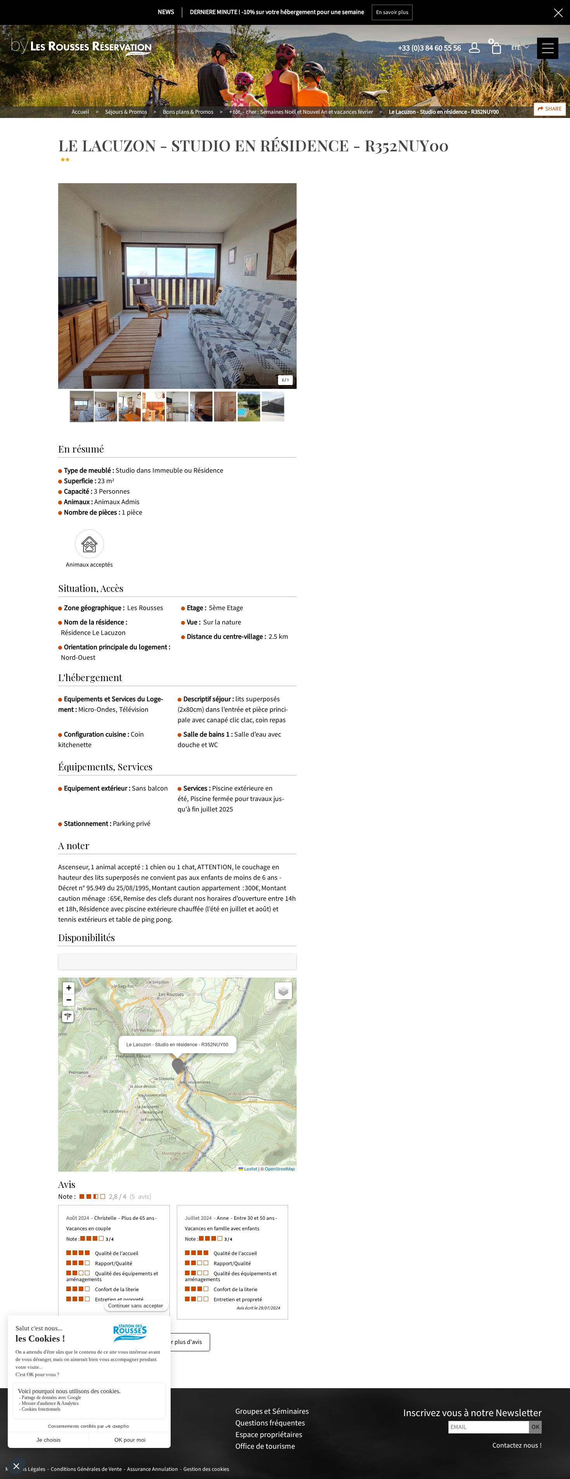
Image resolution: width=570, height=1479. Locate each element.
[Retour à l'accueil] (81, 47)
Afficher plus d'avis (177, 1342)
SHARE (553, 109)
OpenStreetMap (280, 1168)
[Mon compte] (476, 48)
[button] (498, 48)
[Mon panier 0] (498, 48)
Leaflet (250, 1168)
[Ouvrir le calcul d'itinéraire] (68, 1016)
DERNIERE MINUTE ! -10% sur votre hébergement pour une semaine (277, 12)
